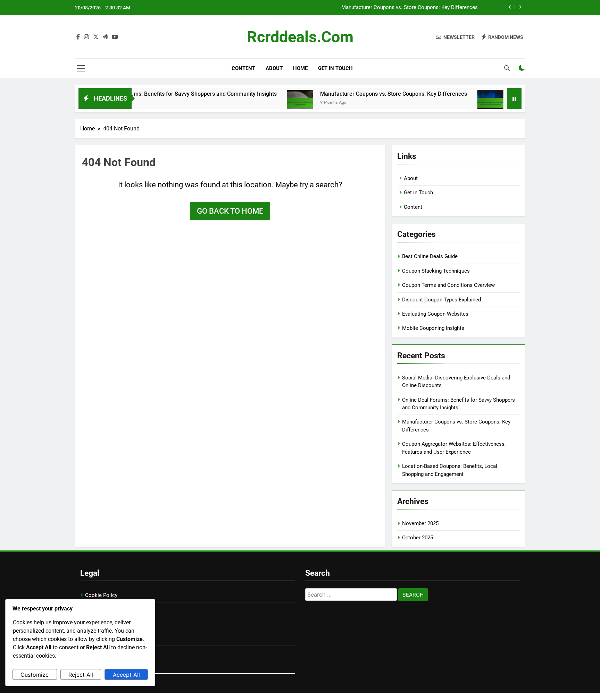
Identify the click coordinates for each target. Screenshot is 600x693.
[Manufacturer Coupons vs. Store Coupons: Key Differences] (281, 103)
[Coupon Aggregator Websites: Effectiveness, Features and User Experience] (472, 103)
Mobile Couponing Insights (433, 328)
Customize (34, 674)
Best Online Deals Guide (430, 256)
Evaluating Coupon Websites (435, 314)
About (274, 68)
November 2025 (420, 523)
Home (300, 68)
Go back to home (230, 211)
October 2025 (417, 537)
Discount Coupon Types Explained (441, 300)
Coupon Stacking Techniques (436, 271)
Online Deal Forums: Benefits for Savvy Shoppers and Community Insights (166, 94)
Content (243, 68)
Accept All (126, 674)
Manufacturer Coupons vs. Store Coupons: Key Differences (409, 7)
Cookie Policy (101, 595)
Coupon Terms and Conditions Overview (448, 285)
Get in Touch (335, 68)
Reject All (80, 674)
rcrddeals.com (300, 37)
